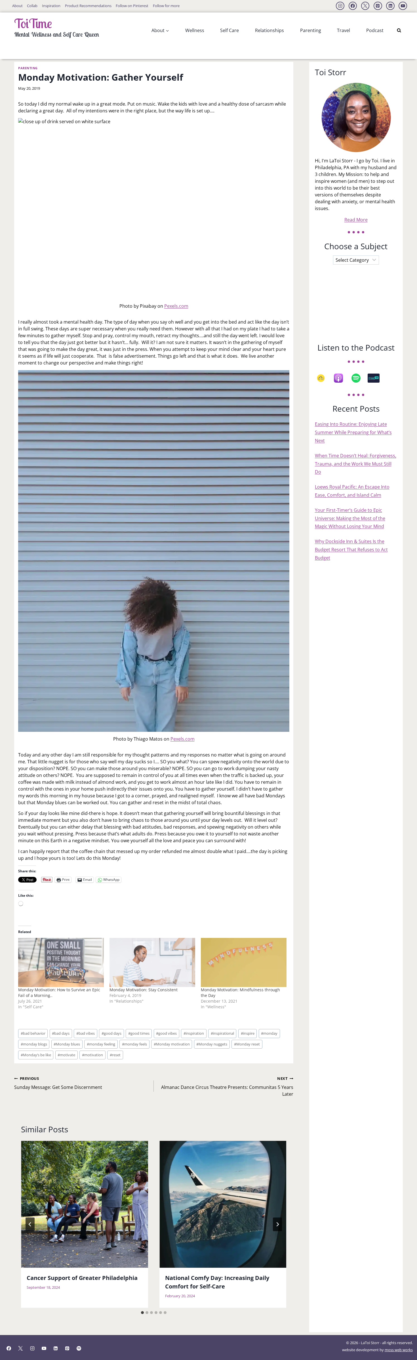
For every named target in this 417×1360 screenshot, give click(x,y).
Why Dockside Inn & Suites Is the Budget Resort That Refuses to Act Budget (351, 549)
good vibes (166, 1033)
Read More (356, 220)
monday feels (134, 1044)
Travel (343, 30)
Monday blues (67, 1044)
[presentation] (84, 1204)
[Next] (277, 1224)
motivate (66, 1054)
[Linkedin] (390, 6)
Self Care (229, 30)
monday (269, 1033)
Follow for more (166, 5)
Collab (32, 5)
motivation (92, 1054)
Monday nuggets (211, 1044)
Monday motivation (172, 1044)
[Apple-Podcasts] (341, 378)
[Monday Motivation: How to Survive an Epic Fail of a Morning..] (61, 962)
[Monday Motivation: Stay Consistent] (152, 962)
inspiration (194, 1033)
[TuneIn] (376, 378)
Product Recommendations (88, 5)
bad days (61, 1033)
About (17, 5)
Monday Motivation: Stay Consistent (143, 989)
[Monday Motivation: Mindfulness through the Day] (244, 962)
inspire (247, 1033)
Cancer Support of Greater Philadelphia (82, 1277)
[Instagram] (340, 6)
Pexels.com (176, 306)
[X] (365, 6)
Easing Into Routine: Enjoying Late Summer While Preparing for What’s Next (353, 432)
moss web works (399, 1349)
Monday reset (247, 1044)
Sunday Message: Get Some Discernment (58, 1083)
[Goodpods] (323, 378)
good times (138, 1033)
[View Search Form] (399, 30)
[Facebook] (353, 6)
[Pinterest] (378, 6)
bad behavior (33, 1033)
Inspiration (51, 5)
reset (115, 1054)
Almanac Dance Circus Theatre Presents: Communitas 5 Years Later (227, 1086)
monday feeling (101, 1044)
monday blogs (34, 1044)
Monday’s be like (36, 1054)
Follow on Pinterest (132, 5)
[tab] (142, 1312)
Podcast (375, 30)
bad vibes (85, 1033)
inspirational (222, 1033)
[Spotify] (359, 378)
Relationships (269, 30)
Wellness (194, 30)
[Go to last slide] (30, 1224)
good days (111, 1033)
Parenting (310, 30)
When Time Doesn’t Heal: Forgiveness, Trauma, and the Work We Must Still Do (355, 463)
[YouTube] (403, 6)
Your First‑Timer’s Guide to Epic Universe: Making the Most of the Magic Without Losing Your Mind (350, 518)
